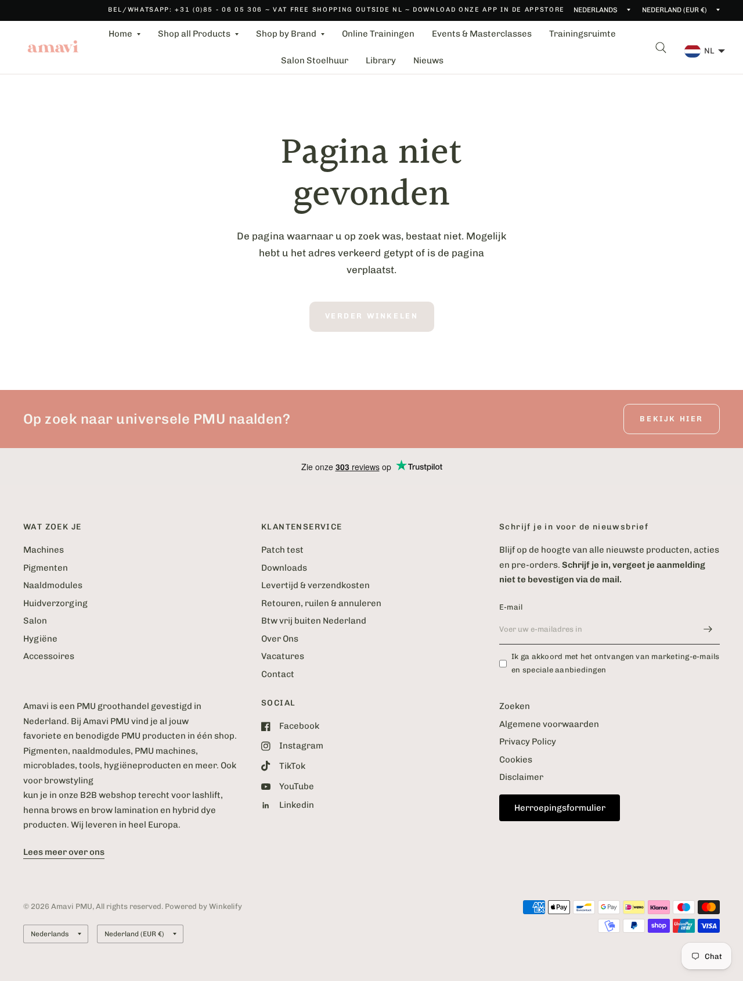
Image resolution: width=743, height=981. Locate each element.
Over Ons (279, 638)
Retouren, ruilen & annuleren (321, 603)
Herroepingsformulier (559, 808)
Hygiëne (40, 638)
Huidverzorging (55, 603)
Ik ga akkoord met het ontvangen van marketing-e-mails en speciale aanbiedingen (615, 663)
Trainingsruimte (582, 33)
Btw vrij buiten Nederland (313, 620)
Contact (277, 674)
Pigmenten (45, 568)
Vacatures (282, 656)
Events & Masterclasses (482, 33)
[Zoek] (661, 47)
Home (120, 33)
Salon (35, 620)
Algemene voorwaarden (549, 724)
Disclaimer (521, 777)
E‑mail (511, 607)
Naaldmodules (52, 585)
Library (381, 60)
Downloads (284, 568)
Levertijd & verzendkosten (315, 585)
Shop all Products (194, 33)
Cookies (515, 759)
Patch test (282, 550)
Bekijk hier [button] (672, 418)
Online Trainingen (378, 33)
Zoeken (514, 706)
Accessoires (48, 656)
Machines (43, 550)
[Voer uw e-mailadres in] (708, 629)
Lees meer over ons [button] (63, 852)
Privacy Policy (527, 741)
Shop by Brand (286, 33)
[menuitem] (124, 34)
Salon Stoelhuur (314, 60)
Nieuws (428, 60)
